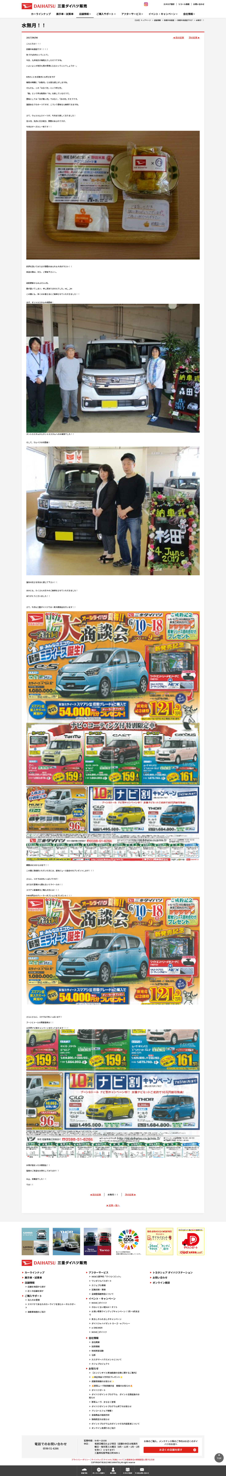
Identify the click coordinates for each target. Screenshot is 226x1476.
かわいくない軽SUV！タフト (104, 1307)
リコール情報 (183, 4)
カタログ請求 (168, 4)
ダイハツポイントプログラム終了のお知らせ (112, 1406)
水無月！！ (200, 20)
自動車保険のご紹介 (37, 1311)
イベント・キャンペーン (162, 14)
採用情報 (96, 1346)
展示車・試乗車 (64, 14)
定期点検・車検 (99, 1289)
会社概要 (96, 1342)
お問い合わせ (198, 4)
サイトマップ (97, 1459)
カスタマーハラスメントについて (107, 1359)
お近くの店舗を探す (170, 1449)
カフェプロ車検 (99, 1285)
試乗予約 (84, 1473)
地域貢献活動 (98, 1350)
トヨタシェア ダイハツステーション (173, 1272)
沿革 (94, 1355)
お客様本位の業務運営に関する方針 (140, 1459)
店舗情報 (84, 14)
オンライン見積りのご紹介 (104, 1428)
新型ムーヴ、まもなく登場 (103, 1401)
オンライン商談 (161, 1282)
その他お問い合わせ (142, 1473)
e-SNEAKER (97, 1327)
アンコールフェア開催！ (102, 1410)
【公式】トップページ (142, 20)
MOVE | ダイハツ (99, 1302)
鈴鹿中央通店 (169, 20)
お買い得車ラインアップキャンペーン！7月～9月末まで (114, 1313)
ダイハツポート (99, 1390)
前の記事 (179, 37)
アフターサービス (131, 14)
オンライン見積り (99, 1473)
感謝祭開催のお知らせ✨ (103, 1381)
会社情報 (188, 14)
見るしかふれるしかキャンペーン (106, 1319)
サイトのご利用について (114, 1459)
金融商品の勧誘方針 (101, 1414)
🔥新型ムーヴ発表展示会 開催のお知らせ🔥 (112, 1385)
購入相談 (113, 1473)
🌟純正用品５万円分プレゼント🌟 (107, 1377)
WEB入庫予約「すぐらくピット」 (107, 1276)
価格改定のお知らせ (101, 1419)
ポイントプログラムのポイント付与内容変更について (116, 1423)
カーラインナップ (41, 14)
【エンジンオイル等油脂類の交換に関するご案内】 (115, 1372)
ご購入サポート (105, 14)
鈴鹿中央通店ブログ (185, 20)
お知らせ (94, 1368)
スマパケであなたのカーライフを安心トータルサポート (50, 1306)
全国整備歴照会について (103, 1293)
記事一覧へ (114, 1205)
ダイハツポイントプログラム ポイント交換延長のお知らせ (114, 1396)
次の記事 (193, 37)
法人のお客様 (34, 1299)
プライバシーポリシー (80, 1459)
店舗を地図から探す (37, 1286)
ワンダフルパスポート (102, 1280)
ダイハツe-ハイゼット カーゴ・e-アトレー (111, 1323)
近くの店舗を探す (36, 1290)
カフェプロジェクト (101, 1363)
